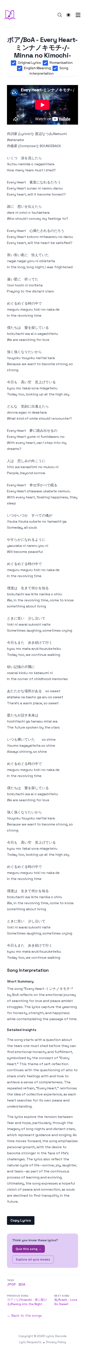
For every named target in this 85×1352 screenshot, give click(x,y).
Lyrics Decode (56, 1336)
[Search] (59, 15)
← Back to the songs (24, 1315)
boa (22, 1284)
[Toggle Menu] (78, 14)
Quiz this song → (28, 1249)
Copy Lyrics (20, 1220)
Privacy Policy (56, 1342)
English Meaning (37, 68)
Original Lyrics (29, 62)
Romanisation (61, 62)
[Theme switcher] (68, 15)
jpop (11, 1284)
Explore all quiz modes (33, 1259)
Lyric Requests (30, 1342)
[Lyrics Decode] (11, 15)
